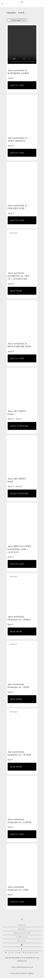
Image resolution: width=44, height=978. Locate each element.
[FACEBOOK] (22, 948)
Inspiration (22, 933)
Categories (11, 12)
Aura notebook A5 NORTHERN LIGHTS (18, 72)
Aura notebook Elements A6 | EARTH (19, 821)
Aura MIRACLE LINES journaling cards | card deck (19, 549)
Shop (22, 925)
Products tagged (18, 20)
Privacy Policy (15, 973)
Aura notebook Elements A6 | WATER (19, 753)
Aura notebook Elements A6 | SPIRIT (19, 618)
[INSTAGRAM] (22, 944)
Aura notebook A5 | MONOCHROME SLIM (19, 345)
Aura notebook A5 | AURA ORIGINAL (18, 139)
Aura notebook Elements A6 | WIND (19, 685)
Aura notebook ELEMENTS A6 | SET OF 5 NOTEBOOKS (18, 276)
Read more (16, 291)
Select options (19, 426)
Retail (22, 941)
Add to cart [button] (17, 85)
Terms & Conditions (27, 973)
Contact (22, 937)
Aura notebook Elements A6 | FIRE (18, 888)
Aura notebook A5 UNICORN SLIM (17, 207)
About (22, 929)
